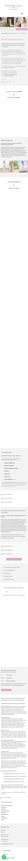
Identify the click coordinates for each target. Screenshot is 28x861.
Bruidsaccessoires (4, 814)
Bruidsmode (13, 33)
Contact (2, 819)
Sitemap (5, 854)
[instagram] (2, 82)
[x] (7, 82)
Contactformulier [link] (6, 689)
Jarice (5, 479)
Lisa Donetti (7, 476)
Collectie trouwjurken (5, 810)
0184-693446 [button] (6, 74)
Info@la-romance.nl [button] (10, 680)
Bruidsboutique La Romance (6, 805)
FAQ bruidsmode (7, 850)
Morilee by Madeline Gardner (11, 468)
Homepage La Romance (6, 33)
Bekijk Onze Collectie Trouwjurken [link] (14, 559)
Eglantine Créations (9, 465)
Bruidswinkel (3, 807)
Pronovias (6, 462)
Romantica (7, 473)
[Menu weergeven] (22, 14)
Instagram (20, 685)
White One (12, 462)
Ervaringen (3, 816)
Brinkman (10, 479)
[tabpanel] (14, 56)
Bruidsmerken (4, 812)
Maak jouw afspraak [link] (22, 29)
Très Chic (6, 471)
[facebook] (5, 82)
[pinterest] (10, 82)
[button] (4, 857)
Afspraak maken (4, 818)
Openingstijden (13, 74)
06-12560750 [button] (9, 677)
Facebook (15, 685)
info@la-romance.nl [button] (9, 75)
